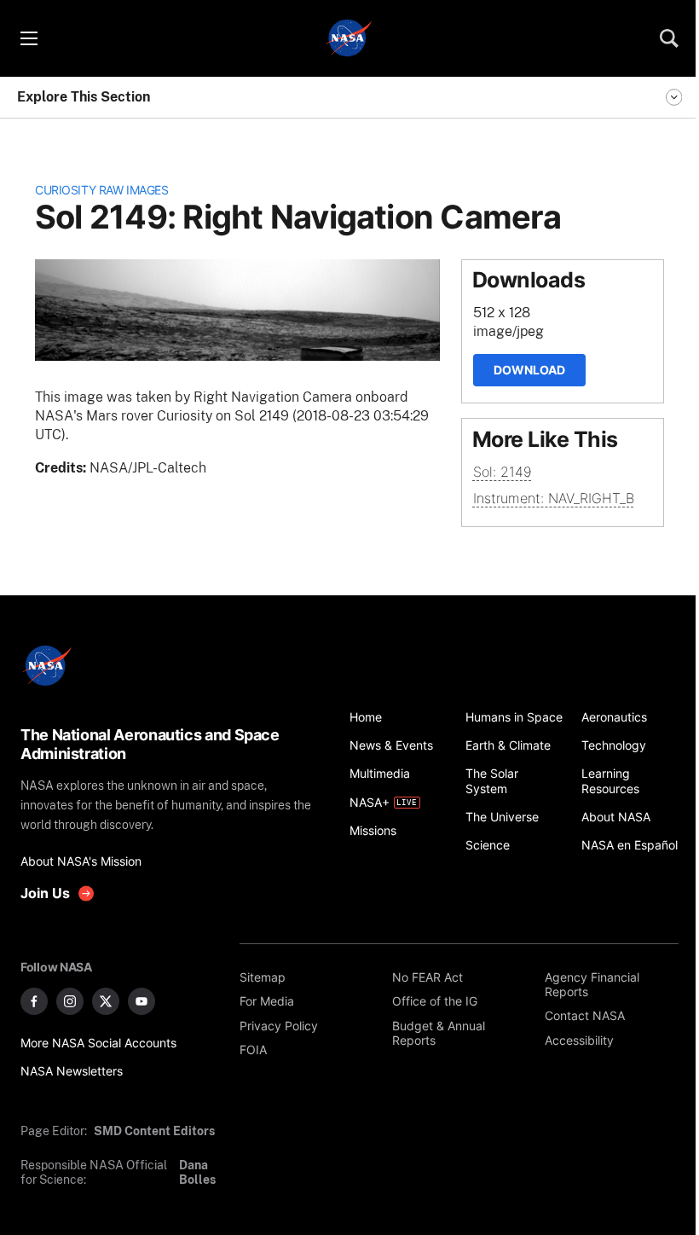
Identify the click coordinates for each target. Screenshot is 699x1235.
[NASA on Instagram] (70, 1001)
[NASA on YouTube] (141, 1001)
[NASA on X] (105, 1001)
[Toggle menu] (28, 38)
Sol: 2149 (502, 471)
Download (529, 369)
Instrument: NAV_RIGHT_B (553, 498)
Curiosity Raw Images (101, 190)
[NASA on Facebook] (34, 1001)
